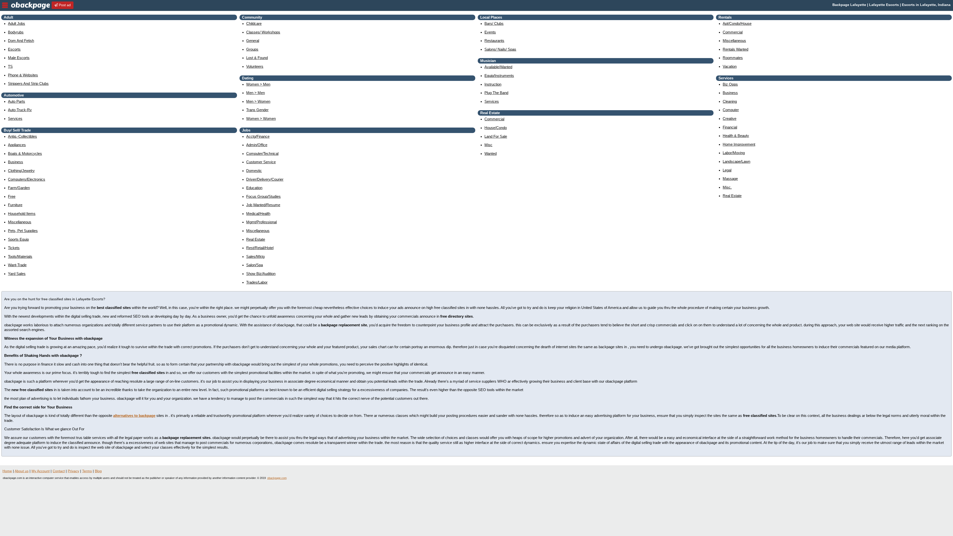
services (15, 118)
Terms (87, 471)
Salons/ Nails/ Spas (500, 49)
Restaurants (494, 40)
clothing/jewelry (21, 170)
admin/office (256, 145)
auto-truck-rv (20, 110)
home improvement (739, 144)
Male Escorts (19, 58)
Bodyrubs (16, 32)
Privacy (73, 471)
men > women (258, 101)
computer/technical (262, 153)
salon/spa (254, 265)
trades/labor (257, 282)
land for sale (495, 136)
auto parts (16, 101)
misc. (727, 187)
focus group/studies (263, 196)
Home (7, 471)
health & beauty (736, 136)
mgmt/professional (261, 222)
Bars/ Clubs (494, 23)
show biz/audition (260, 273)
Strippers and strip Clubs (28, 83)
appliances (17, 145)
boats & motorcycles (25, 153)
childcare (254, 23)
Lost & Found (257, 58)
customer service (261, 162)
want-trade (17, 265)
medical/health (258, 213)
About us (22, 471)
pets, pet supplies (23, 231)
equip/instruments (499, 75)
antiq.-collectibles (22, 136)
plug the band (496, 93)
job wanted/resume (263, 205)
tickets (14, 248)
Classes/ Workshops (263, 32)
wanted (490, 153)
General (252, 40)
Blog (98, 471)
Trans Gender (257, 110)
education (254, 188)
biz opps (730, 84)
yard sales (17, 273)
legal (727, 170)
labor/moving (734, 153)
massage (730, 178)
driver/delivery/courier (264, 179)
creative (729, 118)
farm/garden (19, 188)
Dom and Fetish (21, 40)
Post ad (64, 5)
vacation (730, 66)
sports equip (18, 239)
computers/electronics (26, 179)
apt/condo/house (737, 23)
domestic (254, 170)
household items (21, 213)
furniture (15, 205)
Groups (252, 49)
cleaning (730, 101)
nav (5, 5)
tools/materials (20, 256)
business (15, 162)
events (490, 32)
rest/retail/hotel (259, 248)
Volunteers (254, 66)
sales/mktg (255, 256)
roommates (733, 58)
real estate (255, 239)
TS (10, 66)
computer (731, 110)
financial (730, 127)
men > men (255, 93)
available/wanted (498, 67)
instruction (492, 84)
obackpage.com (277, 477)
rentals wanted (735, 49)
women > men (258, 84)
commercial (494, 119)
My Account (41, 471)
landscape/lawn (736, 161)
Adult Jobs (16, 23)
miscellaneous (19, 222)
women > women (261, 118)
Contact (59, 471)
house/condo (495, 128)
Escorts (14, 49)
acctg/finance (258, 136)
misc (488, 145)
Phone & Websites (23, 75)
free (11, 196)
